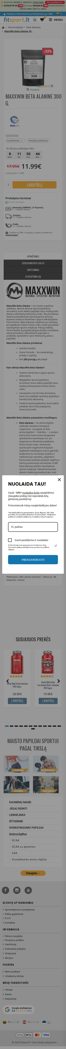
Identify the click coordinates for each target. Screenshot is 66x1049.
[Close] (59, 479)
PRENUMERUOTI (33, 559)
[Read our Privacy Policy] (56, 546)
